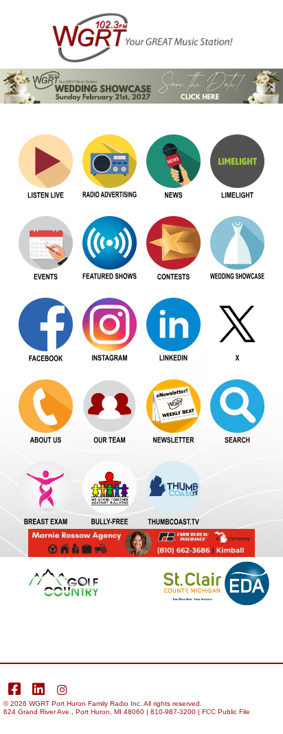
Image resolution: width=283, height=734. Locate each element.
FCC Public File (226, 711)
